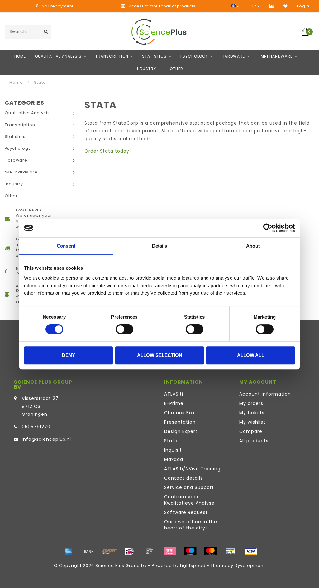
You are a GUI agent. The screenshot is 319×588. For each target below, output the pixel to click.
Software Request (186, 512)
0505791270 (36, 427)
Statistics (154, 56)
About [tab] (253, 246)
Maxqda (173, 459)
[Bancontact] (230, 551)
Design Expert (181, 431)
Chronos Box (179, 413)
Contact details (183, 478)
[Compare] (271, 6)
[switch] (124, 329)
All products (254, 441)
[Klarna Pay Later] (170, 551)
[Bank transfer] (89, 551)
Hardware (233, 56)
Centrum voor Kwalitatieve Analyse (189, 500)
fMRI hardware (276, 56)
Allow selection (159, 355)
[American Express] (68, 551)
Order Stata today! (107, 151)
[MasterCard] (210, 551)
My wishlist (252, 422)
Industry (146, 68)
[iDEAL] (129, 551)
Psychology (194, 56)
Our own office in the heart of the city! (190, 525)
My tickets (251, 413)
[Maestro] (190, 551)
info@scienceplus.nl (46, 439)
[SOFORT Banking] (109, 551)
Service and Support (189, 487)
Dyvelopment (250, 565)
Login (303, 6)
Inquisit (173, 450)
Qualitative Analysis (58, 56)
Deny (68, 355)
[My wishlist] (285, 6)
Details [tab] (159, 246)
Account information (265, 394)
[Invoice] (149, 551)
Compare (250, 431)
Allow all (250, 355)
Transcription (111, 56)
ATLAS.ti (173, 394)
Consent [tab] (66, 246)
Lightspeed (193, 565)
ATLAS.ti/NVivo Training (192, 469)
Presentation (180, 422)
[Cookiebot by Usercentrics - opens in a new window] (267, 228)
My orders (251, 403)
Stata (171, 441)
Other (176, 68)
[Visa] (251, 551)
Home (20, 56)
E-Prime (173, 403)
